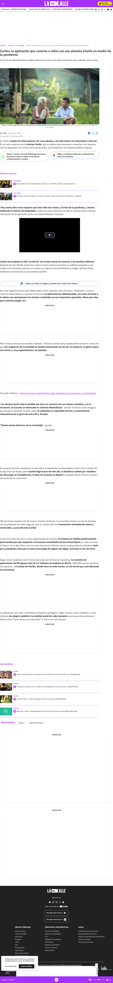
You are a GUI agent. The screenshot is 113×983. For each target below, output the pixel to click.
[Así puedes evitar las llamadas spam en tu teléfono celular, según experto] (6, 184)
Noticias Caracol (20, 931)
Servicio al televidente (52, 931)
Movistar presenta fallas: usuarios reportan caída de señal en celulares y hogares (48, 196)
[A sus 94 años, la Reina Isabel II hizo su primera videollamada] (6, 699)
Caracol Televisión (21, 934)
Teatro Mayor (19, 950)
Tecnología (20, 45)
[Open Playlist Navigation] (110, 980)
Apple (21, 723)
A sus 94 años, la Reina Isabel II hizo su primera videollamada (41, 699)
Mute (90, 979)
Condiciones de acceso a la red (88, 931)
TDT (46, 937)
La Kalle (3, 45)
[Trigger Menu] (3, 3)
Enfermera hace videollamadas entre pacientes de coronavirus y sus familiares (58, 393)
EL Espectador (20, 947)
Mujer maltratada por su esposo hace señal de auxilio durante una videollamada (48, 674)
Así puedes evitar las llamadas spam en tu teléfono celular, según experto (45, 184)
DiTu (16, 945)
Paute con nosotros (51, 947)
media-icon (56, 980)
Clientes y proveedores (52, 945)
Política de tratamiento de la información (91, 937)
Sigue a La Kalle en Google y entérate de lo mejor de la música (51, 283)
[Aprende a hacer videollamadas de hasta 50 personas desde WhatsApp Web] (6, 711)
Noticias (11, 45)
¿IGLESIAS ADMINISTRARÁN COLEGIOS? (89, 9)
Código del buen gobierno (53, 939)
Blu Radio (18, 939)
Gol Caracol (19, 937)
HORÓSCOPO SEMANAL (19, 9)
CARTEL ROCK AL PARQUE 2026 (39, 9)
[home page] (57, 3)
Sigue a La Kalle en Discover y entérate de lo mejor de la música (75, 155)
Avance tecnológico (36, 723)
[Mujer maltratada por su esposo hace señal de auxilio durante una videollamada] (6, 675)
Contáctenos (49, 942)
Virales (15, 671)
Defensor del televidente (53, 934)
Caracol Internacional (22, 953)
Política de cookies (84, 939)
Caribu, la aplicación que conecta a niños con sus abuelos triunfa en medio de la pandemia (57, 45)
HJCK (17, 942)
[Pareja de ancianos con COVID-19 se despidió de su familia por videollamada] (6, 687)
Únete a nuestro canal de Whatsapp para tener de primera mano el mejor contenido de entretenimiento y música (26, 156)
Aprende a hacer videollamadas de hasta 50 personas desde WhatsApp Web (46, 711)
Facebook (89, 134)
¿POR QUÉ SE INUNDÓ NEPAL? (63, 9)
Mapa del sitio (49, 950)
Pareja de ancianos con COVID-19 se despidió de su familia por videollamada (47, 686)
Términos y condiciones (85, 942)
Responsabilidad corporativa (87, 934)
